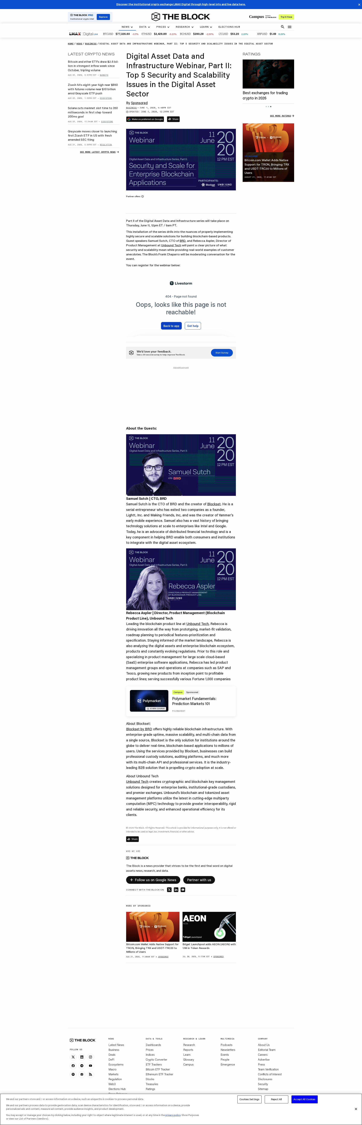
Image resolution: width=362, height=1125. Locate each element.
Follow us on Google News (153, 879)
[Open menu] (290, 27)
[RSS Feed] (90, 1074)
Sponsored (139, 103)
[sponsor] (268, 137)
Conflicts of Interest (270, 1074)
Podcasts (226, 1044)
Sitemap (263, 1088)
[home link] (181, 16)
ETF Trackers (154, 1064)
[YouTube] (90, 1065)
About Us (264, 1044)
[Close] (356, 1109)
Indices (150, 1054)
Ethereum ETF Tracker (159, 1074)
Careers (263, 1054)
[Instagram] (90, 1057)
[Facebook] (73, 1065)
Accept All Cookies (304, 1099)
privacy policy (172, 1115)
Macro (112, 1069)
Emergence (228, 1064)
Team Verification (268, 1069)
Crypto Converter (156, 1059)
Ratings (150, 1088)
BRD (183, 241)
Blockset (214, 504)
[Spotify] (73, 1074)
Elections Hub (117, 1088)
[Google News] (81, 1074)
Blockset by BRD (139, 729)
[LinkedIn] (81, 1057)
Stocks (150, 1079)
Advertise (264, 1059)
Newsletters (228, 1049)
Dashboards (153, 1044)
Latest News (116, 1044)
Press (261, 1064)
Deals (111, 1054)
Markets (113, 1074)
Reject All (276, 1099)
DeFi (111, 1059)
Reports (188, 1049)
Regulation (115, 1079)
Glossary (188, 1059)
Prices (149, 1049)
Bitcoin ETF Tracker (158, 1069)
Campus (188, 1064)
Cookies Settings (249, 1099)
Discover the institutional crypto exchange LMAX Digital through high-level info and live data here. (181, 4)
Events (225, 1054)
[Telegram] (81, 1065)
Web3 (112, 1083)
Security (263, 1083)
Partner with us (199, 880)
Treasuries (152, 1083)
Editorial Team (266, 1049)
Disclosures (265, 1079)
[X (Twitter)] (73, 1057)
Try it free (286, 16)
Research (189, 1044)
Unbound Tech (171, 245)
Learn (186, 1054)
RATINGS (251, 53)
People (225, 1059)
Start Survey (222, 352)
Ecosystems (115, 1064)
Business (113, 1049)
